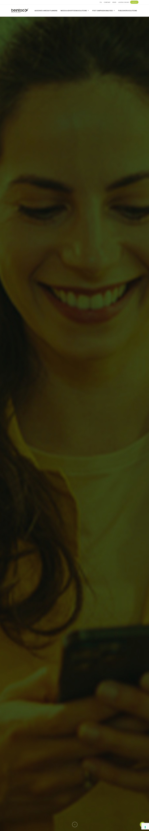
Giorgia (74, 465)
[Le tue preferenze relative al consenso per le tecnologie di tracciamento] (145, 827)
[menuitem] (101, 2)
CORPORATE (74, 431)
